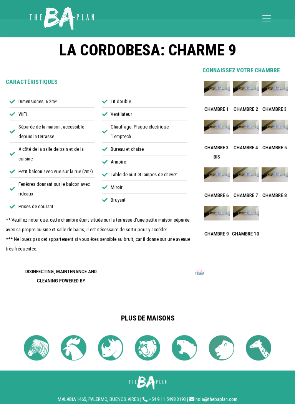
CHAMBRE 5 (274, 147)
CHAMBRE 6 (216, 195)
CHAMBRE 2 (246, 109)
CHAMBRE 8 (274, 195)
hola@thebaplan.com (216, 399)
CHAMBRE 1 (216, 109)
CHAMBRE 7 (246, 195)
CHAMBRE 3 (274, 109)
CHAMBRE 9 (216, 234)
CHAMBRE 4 (246, 147)
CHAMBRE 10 (245, 234)
